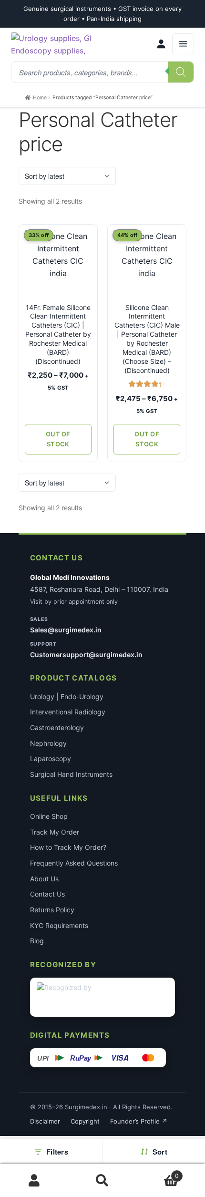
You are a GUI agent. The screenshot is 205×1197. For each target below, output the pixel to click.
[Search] (181, 72)
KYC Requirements (59, 925)
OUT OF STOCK (58, 439)
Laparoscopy (50, 758)
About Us (44, 879)
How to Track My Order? (68, 847)
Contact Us (47, 894)
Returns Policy (52, 910)
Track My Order (54, 832)
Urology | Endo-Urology (66, 696)
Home (40, 97)
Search (102, 1181)
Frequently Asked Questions (74, 863)
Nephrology (48, 743)
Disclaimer (45, 1121)
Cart (158, 1172)
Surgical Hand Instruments (71, 774)
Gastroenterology (57, 727)
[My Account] (161, 44)
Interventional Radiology (67, 712)
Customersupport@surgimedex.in (86, 654)
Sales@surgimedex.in (66, 630)
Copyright (85, 1121)
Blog (37, 941)
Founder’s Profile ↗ (138, 1121)
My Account (34, 1181)
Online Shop (49, 816)
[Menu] (183, 43)
